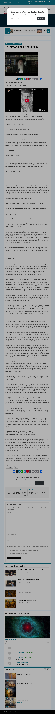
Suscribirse (41, 18)
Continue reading (27, 22)
